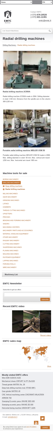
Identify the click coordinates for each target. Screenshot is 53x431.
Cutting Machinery (11, 244)
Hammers (7, 207)
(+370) (38, 15)
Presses (6, 217)
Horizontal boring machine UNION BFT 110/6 (18, 408)
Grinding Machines (11, 200)
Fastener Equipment (11, 257)
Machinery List (11, 274)
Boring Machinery (11, 179)
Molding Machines (11, 254)
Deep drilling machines (13, 186)
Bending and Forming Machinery (17, 220)
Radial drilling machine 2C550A (16, 92)
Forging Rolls (9, 264)
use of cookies (31, 427)
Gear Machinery (10, 197)
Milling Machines (10, 194)
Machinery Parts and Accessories (18, 230)
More (49, 366)
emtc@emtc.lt (45, 20)
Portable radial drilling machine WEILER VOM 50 (24, 150)
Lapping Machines (10, 261)
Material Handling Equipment (15, 234)
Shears (6, 224)
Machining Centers (11, 227)
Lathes (6, 204)
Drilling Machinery (9, 45)
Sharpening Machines (12, 247)
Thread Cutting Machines (14, 210)
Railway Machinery (11, 240)
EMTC (7, 17)
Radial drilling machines (15, 189)
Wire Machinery (10, 267)
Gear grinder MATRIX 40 (11, 391)
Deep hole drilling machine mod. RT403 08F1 (18, 388)
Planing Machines (10, 251)
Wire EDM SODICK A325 (11, 378)
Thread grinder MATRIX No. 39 (13, 384)
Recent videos (45, 335)
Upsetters (7, 214)
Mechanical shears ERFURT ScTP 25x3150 (18, 381)
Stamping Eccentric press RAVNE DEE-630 (18, 401)
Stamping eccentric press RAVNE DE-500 (17, 405)
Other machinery (10, 237)
